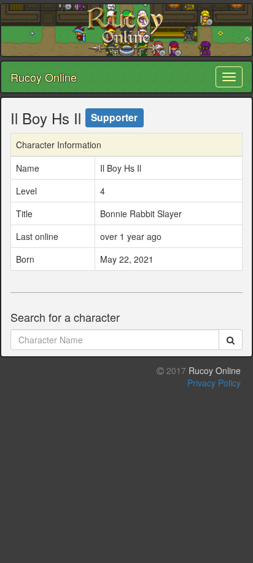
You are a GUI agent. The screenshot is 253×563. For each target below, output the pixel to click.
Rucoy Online (43, 77)
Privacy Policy (214, 383)
